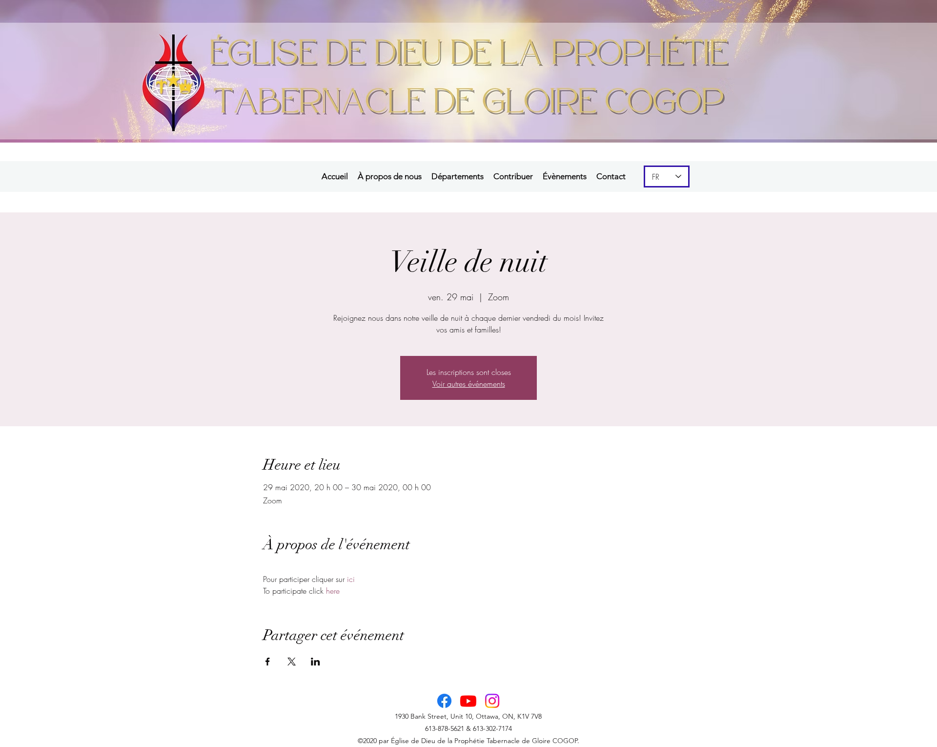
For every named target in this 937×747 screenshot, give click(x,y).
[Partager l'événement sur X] (291, 661)
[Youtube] (468, 700)
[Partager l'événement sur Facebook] (267, 661)
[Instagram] (492, 700)
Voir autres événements (468, 383)
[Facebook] (444, 700)
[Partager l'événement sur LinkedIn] (315, 661)
